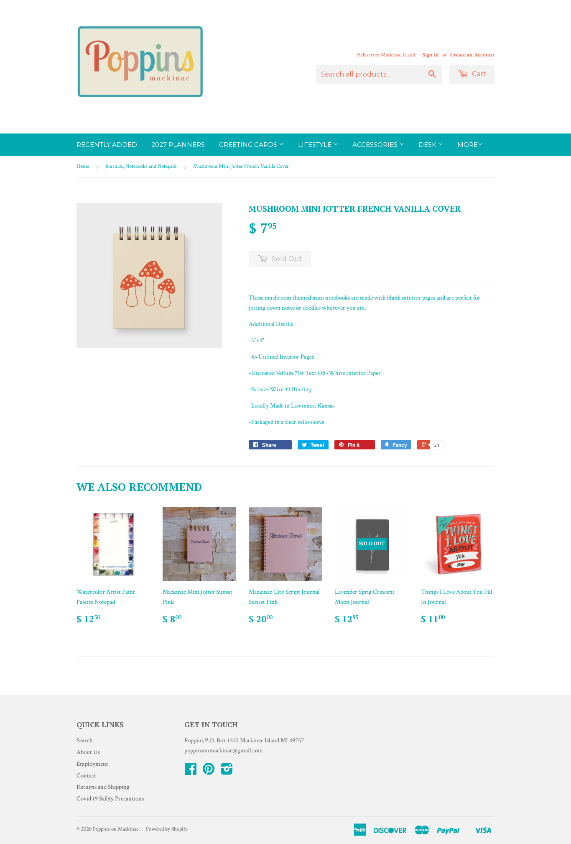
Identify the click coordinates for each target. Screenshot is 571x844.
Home (82, 166)
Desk (428, 145)
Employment (92, 764)
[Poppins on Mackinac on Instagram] (226, 772)
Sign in (431, 54)
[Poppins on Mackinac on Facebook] (190, 772)
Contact (86, 776)
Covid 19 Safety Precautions (110, 799)
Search (84, 740)
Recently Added (106, 145)
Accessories (375, 145)
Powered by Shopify (167, 829)
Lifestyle (315, 145)
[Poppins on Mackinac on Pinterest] (208, 772)
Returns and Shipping (103, 787)
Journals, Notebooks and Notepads (141, 166)
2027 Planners (178, 145)
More (467, 145)
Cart (478, 74)
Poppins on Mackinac (115, 829)
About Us (88, 752)
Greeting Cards (249, 145)
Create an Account (472, 54)
